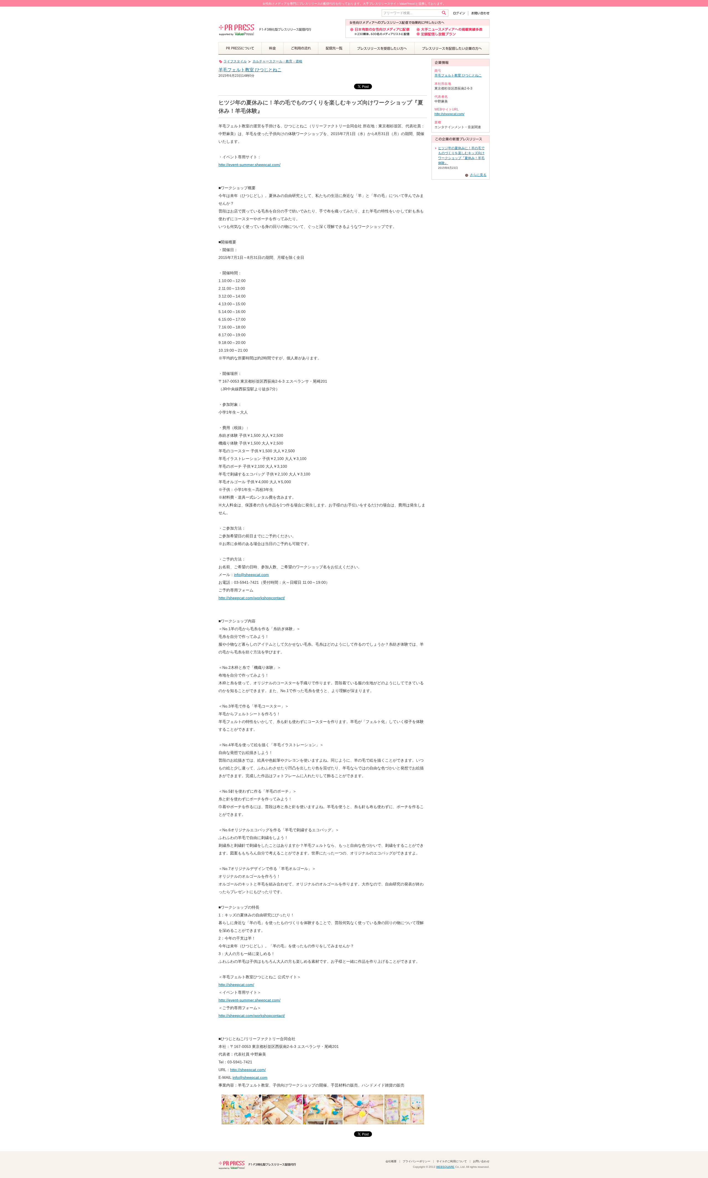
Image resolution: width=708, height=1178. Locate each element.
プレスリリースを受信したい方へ (382, 48)
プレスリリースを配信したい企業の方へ (452, 48)
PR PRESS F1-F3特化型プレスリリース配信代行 (257, 1164)
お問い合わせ (479, 13)
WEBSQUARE (445, 1166)
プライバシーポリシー (416, 1161)
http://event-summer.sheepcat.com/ (249, 164)
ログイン (460, 13)
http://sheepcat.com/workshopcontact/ (251, 598)
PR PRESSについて (240, 48)
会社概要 (391, 1161)
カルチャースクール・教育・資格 (277, 61)
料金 (272, 48)
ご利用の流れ (300, 48)
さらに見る (478, 175)
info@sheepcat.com (251, 574)
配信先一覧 (334, 48)
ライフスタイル (235, 61)
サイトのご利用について (451, 1161)
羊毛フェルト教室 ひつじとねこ (250, 69)
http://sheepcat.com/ (236, 984)
